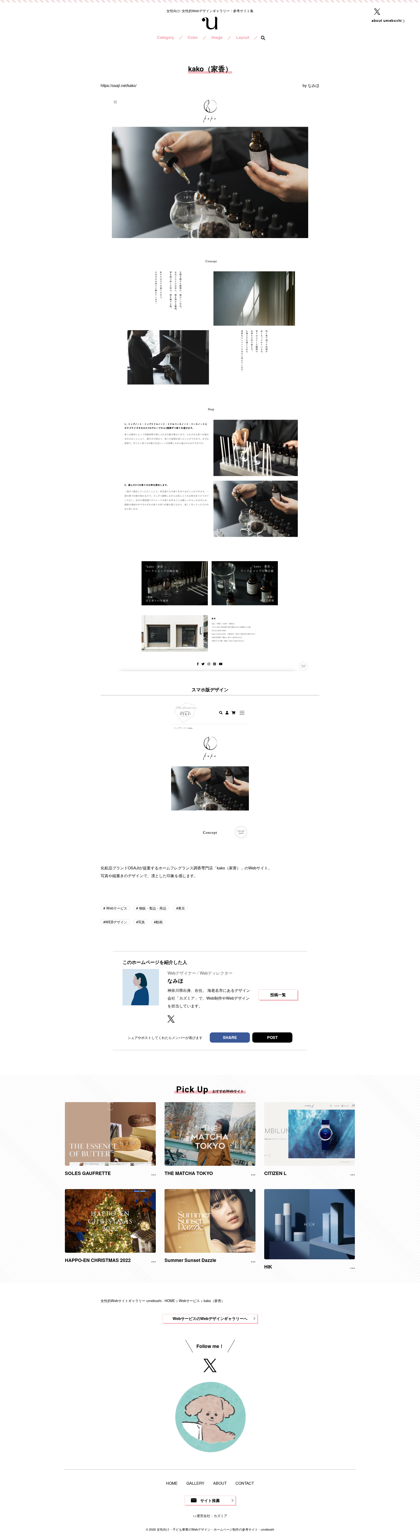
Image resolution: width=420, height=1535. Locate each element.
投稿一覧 (278, 994)
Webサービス (116, 907)
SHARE (230, 1037)
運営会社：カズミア (212, 1515)
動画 (159, 921)
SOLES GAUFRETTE (88, 1173)
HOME (172, 1483)
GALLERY (195, 1483)
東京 (181, 907)
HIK (268, 1266)
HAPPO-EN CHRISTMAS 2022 (98, 1260)
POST (272, 1037)
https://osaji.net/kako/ (119, 85)
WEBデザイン (116, 921)
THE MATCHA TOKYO (189, 1173)
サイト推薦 (210, 1500)
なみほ (313, 85)
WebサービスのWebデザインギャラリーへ (210, 1318)
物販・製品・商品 (152, 907)
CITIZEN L (275, 1173)
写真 (141, 921)
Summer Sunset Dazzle (190, 1260)
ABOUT (220, 1483)
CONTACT (245, 1483)
